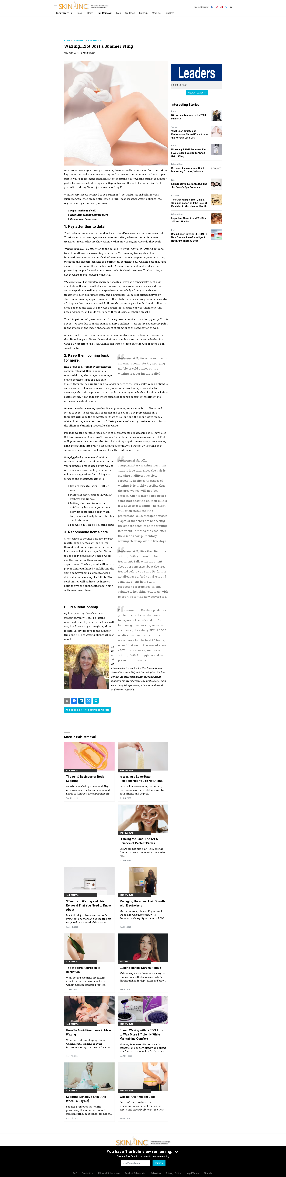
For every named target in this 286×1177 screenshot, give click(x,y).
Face (173, 180)
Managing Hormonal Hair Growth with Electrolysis (142, 903)
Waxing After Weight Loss (138, 1097)
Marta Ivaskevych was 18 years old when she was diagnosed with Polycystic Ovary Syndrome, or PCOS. (142, 914)
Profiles (124, 961)
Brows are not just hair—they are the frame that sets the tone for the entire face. (142, 852)
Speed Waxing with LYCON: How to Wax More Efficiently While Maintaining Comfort (142, 1034)
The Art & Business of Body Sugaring (85, 779)
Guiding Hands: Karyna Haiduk (140, 968)
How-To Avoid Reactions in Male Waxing (88, 1032)
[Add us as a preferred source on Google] (96, 701)
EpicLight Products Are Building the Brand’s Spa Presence (189, 186)
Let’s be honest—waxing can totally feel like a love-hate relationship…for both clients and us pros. (142, 790)
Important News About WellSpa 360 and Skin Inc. (188, 220)
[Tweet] (88, 701)
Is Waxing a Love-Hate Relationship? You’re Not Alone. (141, 779)
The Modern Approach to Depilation (83, 970)
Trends (174, 127)
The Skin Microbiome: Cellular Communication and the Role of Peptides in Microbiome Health (189, 203)
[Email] (67, 701)
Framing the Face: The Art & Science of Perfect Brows (139, 841)
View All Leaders (197, 92)
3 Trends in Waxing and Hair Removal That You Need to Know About (88, 905)
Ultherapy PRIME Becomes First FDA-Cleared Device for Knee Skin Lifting (189, 153)
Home (67, 40)
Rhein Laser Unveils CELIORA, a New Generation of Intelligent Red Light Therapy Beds (189, 237)
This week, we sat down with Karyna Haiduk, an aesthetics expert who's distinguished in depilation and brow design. (142, 977)
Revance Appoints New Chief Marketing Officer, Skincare (187, 170)
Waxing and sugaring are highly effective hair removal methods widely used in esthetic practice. (86, 981)
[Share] (74, 701)
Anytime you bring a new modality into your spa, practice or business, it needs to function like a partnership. (88, 790)
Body (173, 230)
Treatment (78, 40)
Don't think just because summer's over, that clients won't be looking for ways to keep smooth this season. (88, 919)
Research (175, 196)
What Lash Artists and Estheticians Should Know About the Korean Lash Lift (189, 134)
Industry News (177, 164)
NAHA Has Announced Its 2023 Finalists (188, 117)
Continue (159, 1163)
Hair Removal (95, 40)
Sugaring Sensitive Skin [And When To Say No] (86, 1099)
